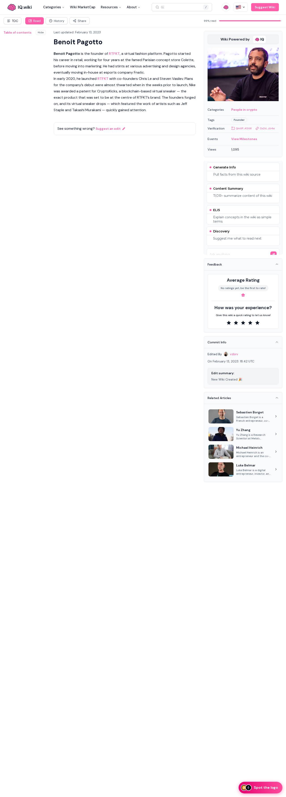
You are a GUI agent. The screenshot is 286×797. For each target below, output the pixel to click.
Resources (109, 7)
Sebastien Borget (250, 412)
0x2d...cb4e (267, 128)
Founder (239, 120)
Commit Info (217, 342)
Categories (52, 7)
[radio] (229, 323)
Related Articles (219, 398)
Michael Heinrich (249, 448)
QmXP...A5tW (244, 128)
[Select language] (241, 7)
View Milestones (244, 139)
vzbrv (234, 354)
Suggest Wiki (265, 7)
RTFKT (114, 53)
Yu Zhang (243, 430)
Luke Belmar (245, 465)
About (132, 7)
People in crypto (244, 110)
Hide (41, 32)
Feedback (215, 264)
